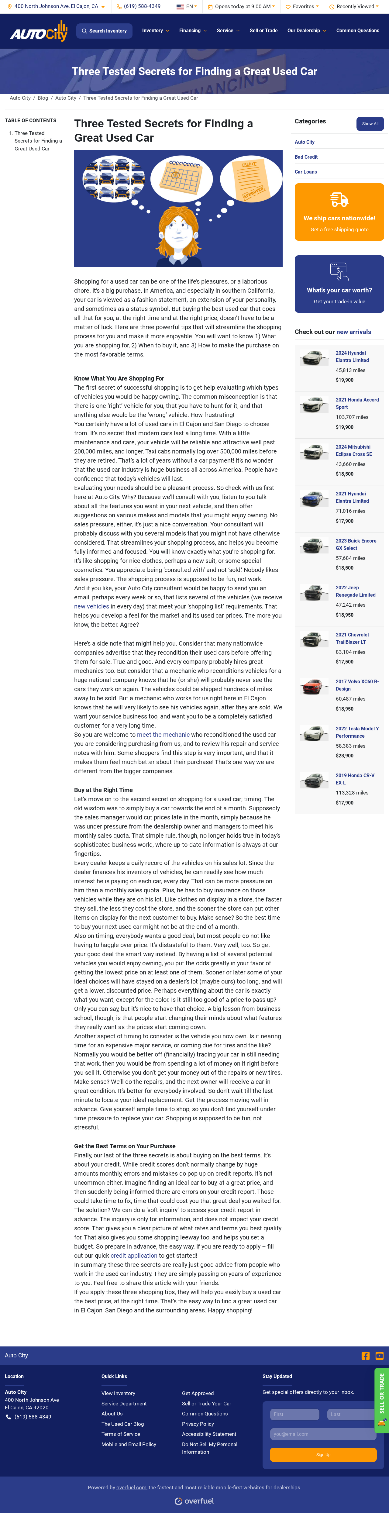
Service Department (124, 1404)
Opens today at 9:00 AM (243, 6)
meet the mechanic (164, 734)
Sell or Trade (264, 30)
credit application (135, 1255)
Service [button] (225, 30)
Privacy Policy (198, 1424)
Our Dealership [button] (303, 30)
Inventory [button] (152, 30)
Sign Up (323, 1454)
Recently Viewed (355, 6)
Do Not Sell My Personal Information (209, 1448)
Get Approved (198, 1393)
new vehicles (92, 606)
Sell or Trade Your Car (206, 1404)
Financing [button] (190, 30)
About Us (112, 1414)
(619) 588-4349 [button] (142, 6)
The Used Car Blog (123, 1424)
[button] (58, 6)
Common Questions (357, 30)
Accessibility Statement (209, 1434)
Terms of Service (121, 1434)
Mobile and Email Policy (129, 1444)
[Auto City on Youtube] (377, 1355)
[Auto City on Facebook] (365, 1355)
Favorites (303, 6)
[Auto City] (38, 31)
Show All (370, 123)
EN (189, 6)
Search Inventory (108, 31)
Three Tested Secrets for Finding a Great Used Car (38, 141)
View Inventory (118, 1393)
